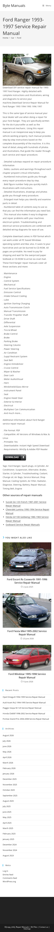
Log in (5, 871)
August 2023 (8, 855)
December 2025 (9, 779)
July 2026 (6, 741)
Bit (32, 927)
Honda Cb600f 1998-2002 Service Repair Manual (24, 713)
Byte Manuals (14, 5)
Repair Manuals (22, 927)
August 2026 (8, 735)
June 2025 (7, 812)
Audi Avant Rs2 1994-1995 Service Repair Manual (24, 702)
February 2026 (9, 768)
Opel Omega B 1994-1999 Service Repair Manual (24, 697)
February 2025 (9, 833)
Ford (19, 37)
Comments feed (10, 878)
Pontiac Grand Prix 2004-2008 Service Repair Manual (26, 719)
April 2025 (7, 822)
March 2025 (8, 828)
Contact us (43, 927)
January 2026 (8, 773)
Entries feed (8, 874)
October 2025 (9, 790)
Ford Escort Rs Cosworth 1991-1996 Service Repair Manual (27, 581)
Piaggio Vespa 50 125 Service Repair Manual (22, 708)
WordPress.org (9, 881)
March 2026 (8, 762)
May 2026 (7, 751)
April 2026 (7, 757)
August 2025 (8, 801)
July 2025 (6, 806)
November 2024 (10, 850)
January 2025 (8, 839)
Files (35, 927)
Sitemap (27, 929)
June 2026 (7, 746)
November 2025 (10, 784)
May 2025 (7, 817)
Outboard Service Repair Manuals (23, 524)
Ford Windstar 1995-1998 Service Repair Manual (27, 675)
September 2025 (10, 795)
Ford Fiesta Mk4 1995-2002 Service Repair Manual (27, 632)
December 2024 (9, 844)
